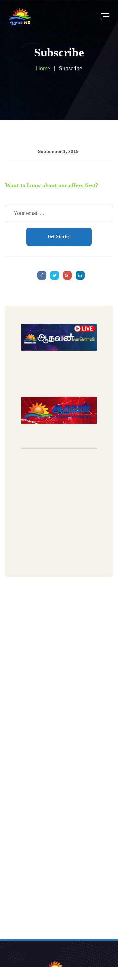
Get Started (59, 236)
